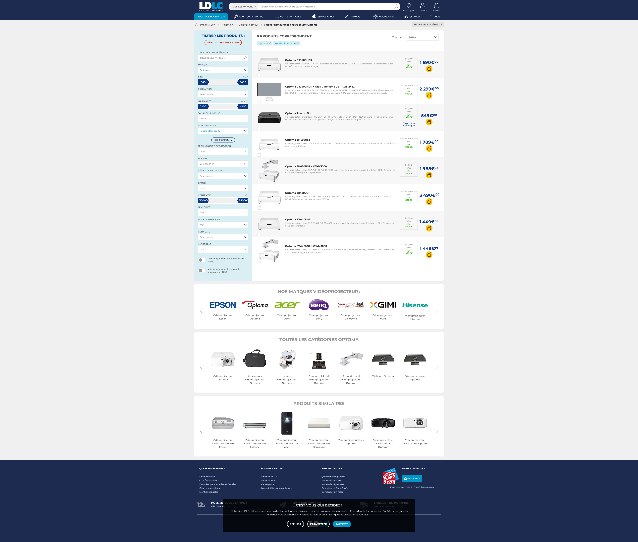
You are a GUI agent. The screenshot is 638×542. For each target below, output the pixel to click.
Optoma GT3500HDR (298, 60)
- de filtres (221, 139)
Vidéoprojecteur (248, 24)
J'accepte (342, 524)
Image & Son (207, 24)
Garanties (326, 488)
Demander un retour (332, 492)
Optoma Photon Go (298, 113)
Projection (227, 24)
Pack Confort (342, 488)
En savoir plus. (360, 514)
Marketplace (267, 484)
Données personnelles (211, 484)
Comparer (265, 75)
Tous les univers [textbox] (242, 6)
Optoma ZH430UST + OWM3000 (306, 166)
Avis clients (212, 480)
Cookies (232, 484)
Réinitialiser (223, 42)
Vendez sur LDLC (270, 476)
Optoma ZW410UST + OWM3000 (306, 246)
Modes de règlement (333, 484)
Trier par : (398, 37)
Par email (414, 478)
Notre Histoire (207, 476)
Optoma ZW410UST (297, 219)
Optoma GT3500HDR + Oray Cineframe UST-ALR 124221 (320, 86)
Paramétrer (318, 524)
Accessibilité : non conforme (276, 488)
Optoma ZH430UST (297, 139)
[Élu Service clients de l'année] (391, 483)
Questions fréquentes (333, 476)
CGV (201, 480)
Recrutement (268, 480)
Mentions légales (208, 492)
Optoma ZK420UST (297, 192)
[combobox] (243, 6)
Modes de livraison (331, 480)
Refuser (295, 524)
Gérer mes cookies (209, 488)
